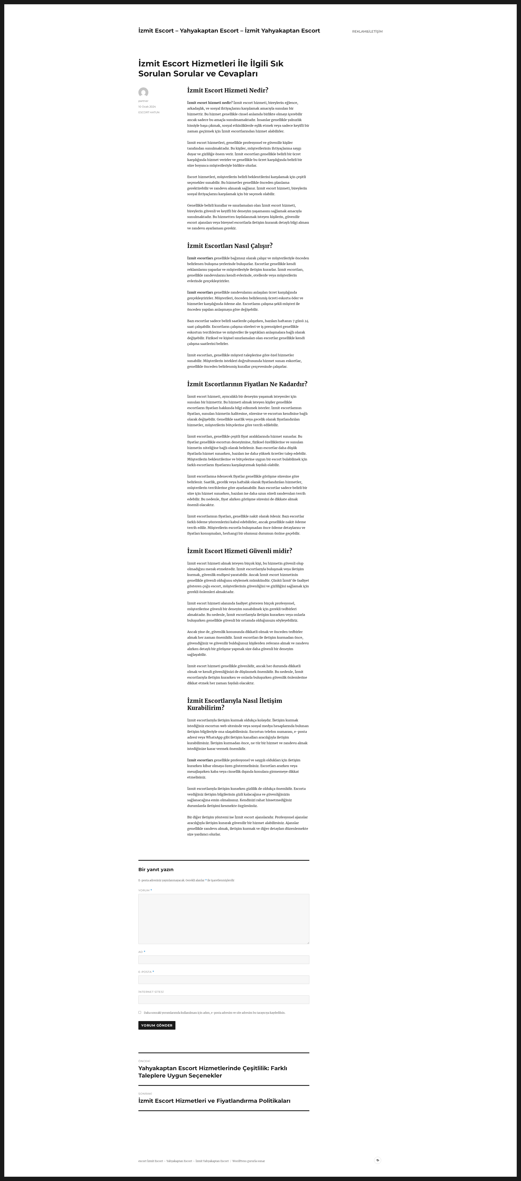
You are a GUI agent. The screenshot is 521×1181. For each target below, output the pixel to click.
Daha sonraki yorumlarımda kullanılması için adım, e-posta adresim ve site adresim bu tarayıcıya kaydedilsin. (214, 1013)
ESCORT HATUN (149, 112)
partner (143, 100)
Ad (142, 952)
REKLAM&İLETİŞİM (367, 31)
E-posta (146, 972)
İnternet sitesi (151, 991)
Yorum (145, 890)
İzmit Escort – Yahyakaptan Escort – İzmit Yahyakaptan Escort (229, 30)
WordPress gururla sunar (248, 1161)
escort (142, 1161)
